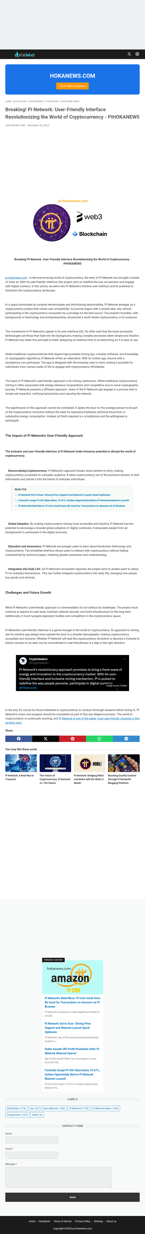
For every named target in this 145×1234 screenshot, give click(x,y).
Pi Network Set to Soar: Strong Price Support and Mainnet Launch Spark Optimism (64, 494)
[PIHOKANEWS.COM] (28, 54)
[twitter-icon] (129, 54)
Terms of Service (63, 1221)
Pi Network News (105, 1108)
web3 (37, 1114)
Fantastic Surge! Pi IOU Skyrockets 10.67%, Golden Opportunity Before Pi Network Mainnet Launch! (73, 500)
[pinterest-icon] (137, 54)
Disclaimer (45, 1221)
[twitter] (45, 739)
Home (32, 1221)
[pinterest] (72, 739)
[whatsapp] (99, 739)
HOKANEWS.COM (72, 75)
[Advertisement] (72, 24)
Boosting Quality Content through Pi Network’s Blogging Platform (122, 779)
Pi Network (78, 1108)
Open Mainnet (54, 1108)
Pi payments (17, 1114)
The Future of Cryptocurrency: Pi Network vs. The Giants (55, 779)
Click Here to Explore (72, 86)
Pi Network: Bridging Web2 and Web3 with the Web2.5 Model (89, 779)
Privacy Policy (82, 1221)
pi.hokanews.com (16, 277)
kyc (34, 1108)
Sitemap (98, 1221)
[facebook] (18, 739)
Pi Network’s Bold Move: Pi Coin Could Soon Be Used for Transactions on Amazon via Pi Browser (71, 505)
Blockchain (16, 1108)
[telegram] (126, 739)
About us (111, 1221)
